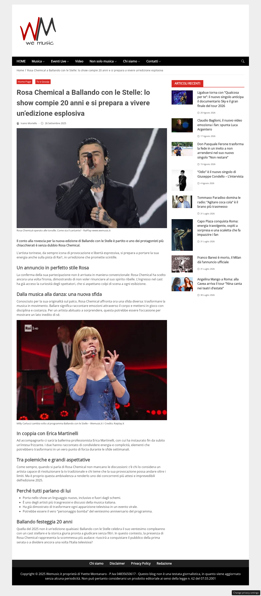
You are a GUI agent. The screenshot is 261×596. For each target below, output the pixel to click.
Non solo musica (102, 61)
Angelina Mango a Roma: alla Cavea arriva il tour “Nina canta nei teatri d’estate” (219, 283)
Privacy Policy (141, 563)
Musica (37, 61)
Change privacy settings (246, 592)
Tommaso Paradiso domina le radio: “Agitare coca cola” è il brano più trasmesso (219, 202)
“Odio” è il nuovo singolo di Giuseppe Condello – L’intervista (220, 174)
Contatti (152, 61)
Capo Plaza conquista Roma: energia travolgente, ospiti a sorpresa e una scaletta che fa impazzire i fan (219, 228)
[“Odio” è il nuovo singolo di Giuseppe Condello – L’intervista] (182, 180)
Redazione (164, 563)
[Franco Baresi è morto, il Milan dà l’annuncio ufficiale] (182, 264)
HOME (21, 61)
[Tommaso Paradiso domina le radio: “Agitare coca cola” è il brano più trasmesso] (182, 201)
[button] (242, 61)
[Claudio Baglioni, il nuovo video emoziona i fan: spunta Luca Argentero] (182, 125)
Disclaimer (117, 563)
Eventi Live (58, 61)
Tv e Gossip (42, 81)
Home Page (24, 81)
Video (79, 61)
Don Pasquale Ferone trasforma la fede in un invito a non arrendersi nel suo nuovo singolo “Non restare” (220, 150)
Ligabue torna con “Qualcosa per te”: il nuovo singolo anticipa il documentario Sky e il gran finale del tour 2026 (220, 99)
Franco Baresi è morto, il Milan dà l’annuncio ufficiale (219, 259)
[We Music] (38, 30)
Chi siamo (130, 61)
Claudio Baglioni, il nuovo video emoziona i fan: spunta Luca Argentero (219, 124)
